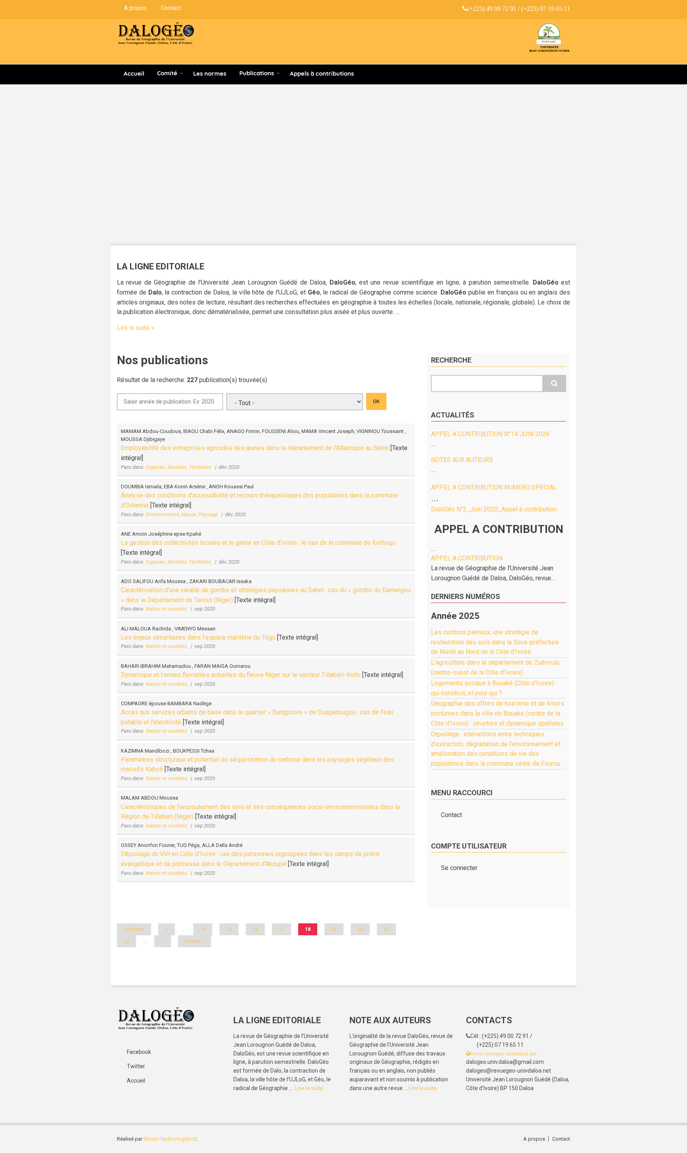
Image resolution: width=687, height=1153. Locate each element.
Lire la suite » (135, 328)
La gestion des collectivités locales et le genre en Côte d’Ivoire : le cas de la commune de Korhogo (258, 542)
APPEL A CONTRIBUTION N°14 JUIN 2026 (490, 434)
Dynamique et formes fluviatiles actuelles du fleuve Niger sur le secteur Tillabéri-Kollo (241, 675)
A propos (135, 8)
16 (258, 929)
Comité (167, 73)
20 (363, 929)
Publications (256, 73)
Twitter (136, 1066)
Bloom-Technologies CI (170, 1139)
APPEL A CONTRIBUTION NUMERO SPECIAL (494, 487)
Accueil (134, 73)
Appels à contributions (322, 73)
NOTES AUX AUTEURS (462, 460)
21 (389, 929)
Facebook (139, 1052)
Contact (171, 8)
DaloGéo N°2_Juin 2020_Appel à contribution (494, 509)
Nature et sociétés (166, 609)
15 (231, 929)
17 (284, 929)
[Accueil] (156, 33)
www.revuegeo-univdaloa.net (503, 1053)
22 (129, 941)
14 (205, 929)
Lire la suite (309, 1088)
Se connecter (459, 868)
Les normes (209, 73)
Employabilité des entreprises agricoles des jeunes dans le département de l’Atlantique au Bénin (255, 448)
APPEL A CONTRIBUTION (467, 558)
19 (336, 929)
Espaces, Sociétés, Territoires (179, 467)
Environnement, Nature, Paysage (182, 514)
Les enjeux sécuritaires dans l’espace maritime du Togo (199, 637)
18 (311, 931)
